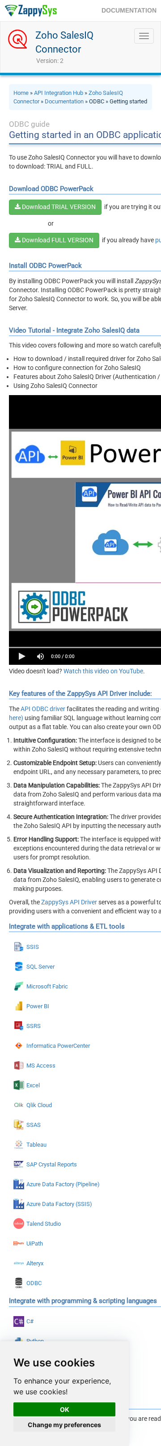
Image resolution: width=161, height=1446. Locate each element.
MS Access (40, 1065)
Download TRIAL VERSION (58, 206)
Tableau (36, 1144)
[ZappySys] (30, 10)
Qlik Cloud (39, 1105)
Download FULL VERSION (57, 240)
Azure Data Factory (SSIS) (59, 1204)
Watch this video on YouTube (103, 671)
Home (21, 92)
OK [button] (64, 1409)
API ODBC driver (43, 708)
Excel (33, 1085)
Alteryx (34, 1263)
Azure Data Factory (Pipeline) (63, 1184)
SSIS (32, 946)
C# (30, 1321)
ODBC (34, 1283)
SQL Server (40, 966)
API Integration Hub (58, 92)
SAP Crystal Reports (51, 1164)
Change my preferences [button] (64, 1424)
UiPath (34, 1243)
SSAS (33, 1124)
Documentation (64, 101)
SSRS (33, 1026)
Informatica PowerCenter (58, 1045)
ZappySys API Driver (69, 902)
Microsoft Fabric (47, 986)
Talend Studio (43, 1223)
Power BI (37, 1006)
